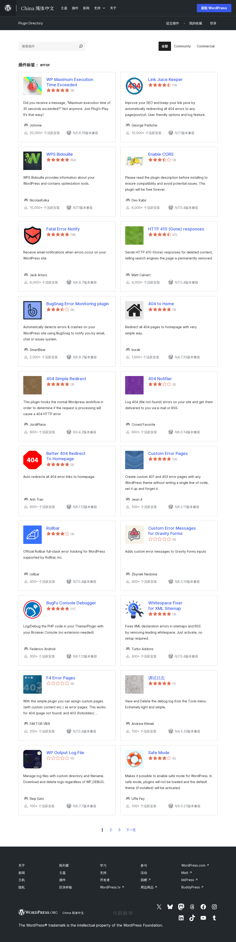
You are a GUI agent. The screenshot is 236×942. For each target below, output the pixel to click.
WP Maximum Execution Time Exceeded (69, 82)
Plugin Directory (30, 23)
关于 (21, 865)
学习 (103, 865)
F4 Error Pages (60, 677)
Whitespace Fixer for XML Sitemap (165, 605)
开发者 (105, 880)
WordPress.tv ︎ (112, 887)
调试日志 (156, 677)
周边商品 (149, 887)
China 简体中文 (73, 913)
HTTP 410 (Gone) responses (176, 229)
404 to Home (161, 303)
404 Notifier (160, 378)
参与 (144, 865)
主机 (21, 880)
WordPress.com (195, 865)
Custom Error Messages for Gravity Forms (172, 531)
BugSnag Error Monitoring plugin (77, 303)
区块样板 (65, 887)
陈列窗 (64, 865)
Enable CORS (161, 154)
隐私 (21, 887)
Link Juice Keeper (165, 79)
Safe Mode (158, 752)
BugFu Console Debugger (71, 602)
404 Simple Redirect (66, 378)
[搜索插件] (81, 46)
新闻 (21, 873)
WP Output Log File (65, 752)
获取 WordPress (214, 8)
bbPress (189, 880)
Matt (186, 873)
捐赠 (146, 880)
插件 (62, 880)
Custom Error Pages (168, 453)
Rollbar (53, 528)
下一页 (131, 830)
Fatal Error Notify (63, 229)
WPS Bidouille (59, 154)
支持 (103, 873)
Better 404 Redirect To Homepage (66, 456)
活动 (144, 873)
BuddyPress (192, 887)
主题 (62, 873)
